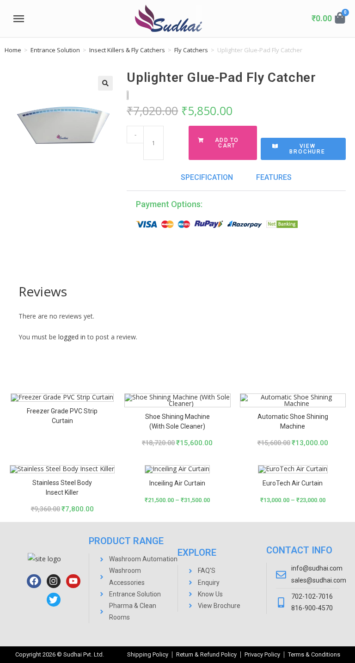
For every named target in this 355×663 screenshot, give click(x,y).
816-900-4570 (312, 608)
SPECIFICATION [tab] (207, 177)
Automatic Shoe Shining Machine (292, 421)
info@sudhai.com (317, 568)
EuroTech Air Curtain (293, 483)
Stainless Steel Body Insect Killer (62, 487)
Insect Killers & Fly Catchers (127, 50)
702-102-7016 (312, 596)
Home (13, 50)
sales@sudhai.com (318, 580)
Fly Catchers (191, 50)
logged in (72, 336)
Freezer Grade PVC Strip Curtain (62, 415)
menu (18, 19)
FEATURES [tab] (274, 177)
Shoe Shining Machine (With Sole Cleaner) (177, 421)
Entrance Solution (55, 50)
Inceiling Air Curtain (177, 483)
